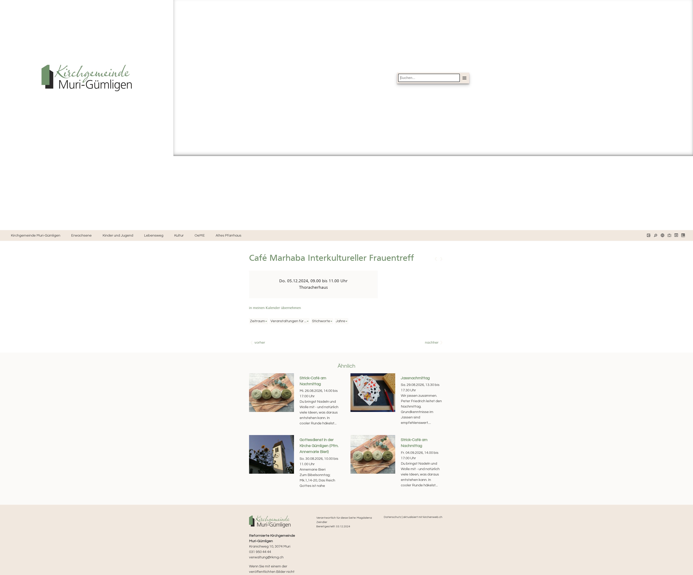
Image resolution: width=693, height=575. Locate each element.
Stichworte (321, 321)
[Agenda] (682, 235)
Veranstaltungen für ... (288, 321)
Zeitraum (257, 321)
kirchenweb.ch (432, 517)
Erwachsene (81, 235)
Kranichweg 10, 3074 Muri (272, 541)
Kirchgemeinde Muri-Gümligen (35, 235)
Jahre (340, 321)
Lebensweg (153, 235)
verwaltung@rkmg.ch (266, 557)
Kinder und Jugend (118, 235)
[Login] (647, 235)
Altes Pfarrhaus (228, 235)
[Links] (661, 235)
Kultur (179, 235)
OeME (200, 235)
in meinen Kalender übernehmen (275, 308)
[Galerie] (668, 235)
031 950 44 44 (260, 552)
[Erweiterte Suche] (654, 235)
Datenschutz (392, 517)
